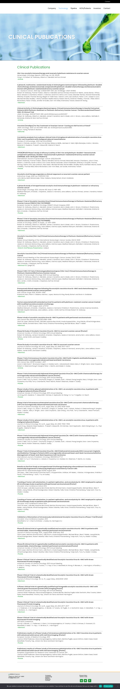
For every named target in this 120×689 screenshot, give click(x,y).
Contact (47, 680)
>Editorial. (21, 132)
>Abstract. (21, 103)
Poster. (20, 339)
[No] (118, 686)
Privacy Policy (83, 675)
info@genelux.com (13, 677)
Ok (100, 686)
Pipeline (47, 678)
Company (48, 675)
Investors (48, 679)
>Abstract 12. (22, 265)
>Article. (20, 79)
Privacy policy (108, 686)
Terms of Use (83, 676)
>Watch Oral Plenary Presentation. (30, 248)
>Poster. (20, 168)
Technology (48, 676)
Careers (107, 1)
